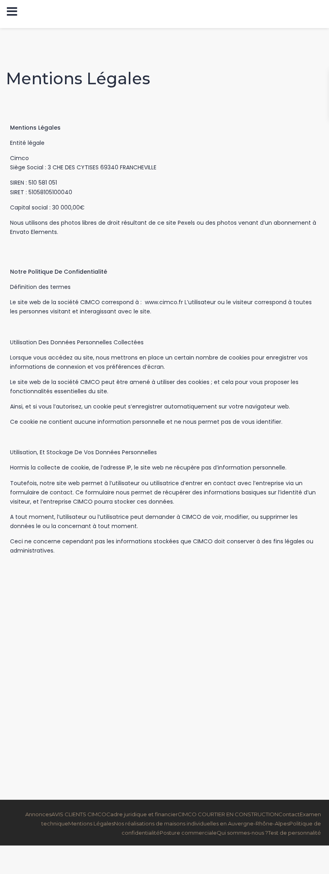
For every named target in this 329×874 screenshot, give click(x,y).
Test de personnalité (294, 832)
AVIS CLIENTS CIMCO (78, 814)
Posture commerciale (188, 832)
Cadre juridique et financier (142, 814)
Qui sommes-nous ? (242, 832)
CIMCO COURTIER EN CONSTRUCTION (228, 814)
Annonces (38, 814)
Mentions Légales (91, 823)
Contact (289, 814)
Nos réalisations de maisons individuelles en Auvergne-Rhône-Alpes (201, 823)
